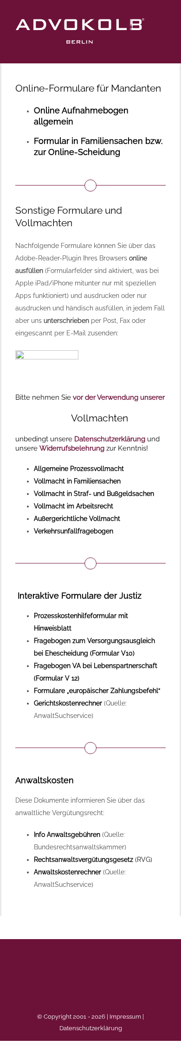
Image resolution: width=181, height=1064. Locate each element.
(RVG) (93, 859)
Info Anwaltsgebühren (67, 834)
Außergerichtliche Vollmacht (77, 518)
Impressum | (127, 1016)
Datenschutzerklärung (90, 1028)
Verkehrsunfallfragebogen (73, 531)
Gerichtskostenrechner (68, 703)
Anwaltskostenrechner (67, 872)
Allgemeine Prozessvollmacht (79, 468)
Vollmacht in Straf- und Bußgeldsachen (94, 493)
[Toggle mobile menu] (163, 32)
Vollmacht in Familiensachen (77, 481)
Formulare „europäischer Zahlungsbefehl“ (97, 690)
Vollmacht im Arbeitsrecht (73, 506)
